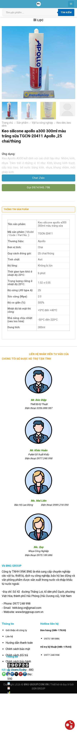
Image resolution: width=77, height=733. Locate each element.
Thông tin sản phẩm (16, 209)
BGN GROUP (38, 688)
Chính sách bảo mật (18, 649)
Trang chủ (7, 122)
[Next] (69, 62)
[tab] (38, 210)
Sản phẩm (22, 122)
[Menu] (71, 4)
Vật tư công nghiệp (42, 122)
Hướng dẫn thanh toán (19, 642)
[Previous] (7, 62)
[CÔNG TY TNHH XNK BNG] (39, 4)
